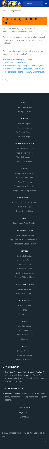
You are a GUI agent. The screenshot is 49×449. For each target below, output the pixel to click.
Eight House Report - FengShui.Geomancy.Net (24, 69)
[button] (46, 3)
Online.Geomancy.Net (14, 394)
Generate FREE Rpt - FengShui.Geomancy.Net (24, 66)
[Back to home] (11, 3)
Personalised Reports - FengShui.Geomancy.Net (25, 72)
